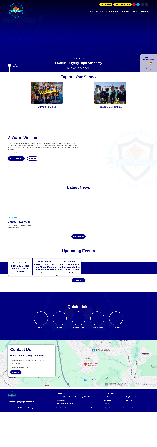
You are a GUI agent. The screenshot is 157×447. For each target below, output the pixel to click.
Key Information (131, 397)
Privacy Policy (121, 408)
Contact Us (15, 372)
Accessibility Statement (93, 408)
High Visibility (109, 408)
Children (106, 403)
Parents (129, 400)
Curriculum (107, 400)
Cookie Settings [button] (134, 408)
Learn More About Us (16, 158)
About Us (107, 397)
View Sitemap (77, 408)
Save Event (20, 272)
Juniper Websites (63, 408)
